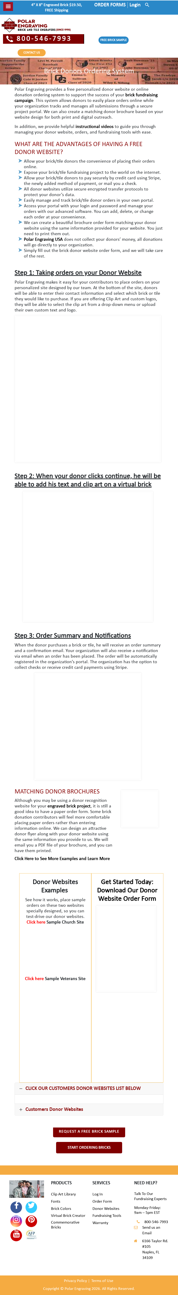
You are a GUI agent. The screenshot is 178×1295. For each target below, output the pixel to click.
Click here (37, 922)
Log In (97, 1194)
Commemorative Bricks (65, 1225)
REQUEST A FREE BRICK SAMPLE (89, 1131)
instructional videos (94, 126)
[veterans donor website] (55, 1004)
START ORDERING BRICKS (89, 1147)
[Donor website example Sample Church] (55, 947)
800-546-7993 (44, 39)
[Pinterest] (31, 1221)
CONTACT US (31, 52)
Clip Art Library (63, 1194)
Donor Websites (105, 1209)
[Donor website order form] (126, 949)
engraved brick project (69, 806)
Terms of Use (102, 1281)
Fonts (55, 1201)
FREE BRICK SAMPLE (113, 40)
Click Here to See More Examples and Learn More (62, 859)
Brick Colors (61, 1209)
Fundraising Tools (106, 1216)
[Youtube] (16, 1235)
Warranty (100, 1223)
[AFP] (31, 1235)
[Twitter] (31, 1207)
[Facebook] (16, 1207)
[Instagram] (16, 1221)
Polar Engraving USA (43, 239)
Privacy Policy (75, 1281)
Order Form (102, 1201)
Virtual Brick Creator (68, 1216)
